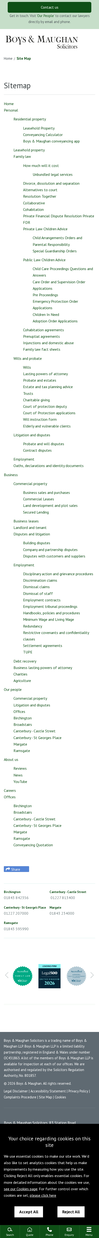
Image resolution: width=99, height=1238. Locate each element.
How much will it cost (41, 165)
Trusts (28, 393)
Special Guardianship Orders (55, 251)
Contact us (49, 7)
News (18, 775)
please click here (43, 1195)
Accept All (28, 1211)
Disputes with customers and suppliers (54, 556)
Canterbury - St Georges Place (37, 737)
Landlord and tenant (30, 527)
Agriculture (22, 680)
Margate (20, 744)
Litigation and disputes (31, 434)
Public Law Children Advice (44, 259)
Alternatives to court (40, 189)
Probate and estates (39, 380)
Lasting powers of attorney (45, 373)
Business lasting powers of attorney (42, 667)
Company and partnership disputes (50, 549)
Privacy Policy (78, 1091)
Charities (20, 674)
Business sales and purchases (46, 492)
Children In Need (46, 314)
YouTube (20, 781)
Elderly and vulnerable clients (47, 426)
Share (15, 869)
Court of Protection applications (49, 412)
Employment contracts (42, 600)
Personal (11, 110)
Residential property (29, 119)
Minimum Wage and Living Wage (48, 619)
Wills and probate (27, 358)
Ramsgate (21, 750)
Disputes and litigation (31, 534)
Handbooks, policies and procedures (51, 612)
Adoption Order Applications (55, 321)
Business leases (26, 521)
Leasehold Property (39, 128)
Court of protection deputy (45, 406)
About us (11, 759)
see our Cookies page (20, 1188)
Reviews (20, 768)
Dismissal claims (36, 586)
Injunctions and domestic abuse (48, 342)
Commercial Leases (38, 499)
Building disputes (36, 542)
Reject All (71, 1211)
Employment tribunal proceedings (50, 606)
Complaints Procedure (20, 1097)
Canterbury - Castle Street (34, 731)
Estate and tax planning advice (48, 386)
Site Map (24, 58)
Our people (13, 689)
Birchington (22, 718)
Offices (19, 711)
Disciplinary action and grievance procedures (58, 573)
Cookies (60, 1097)
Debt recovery (24, 661)
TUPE (27, 652)
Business (11, 474)
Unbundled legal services (53, 174)
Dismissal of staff (38, 593)
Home (8, 58)
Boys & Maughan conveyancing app (51, 141)
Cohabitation (33, 209)
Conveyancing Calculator (43, 134)
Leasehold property (29, 150)
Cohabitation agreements (43, 329)
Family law (22, 156)
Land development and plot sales (50, 505)
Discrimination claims (40, 580)
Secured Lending (36, 512)
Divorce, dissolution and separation (51, 183)
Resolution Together (39, 196)
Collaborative (34, 203)
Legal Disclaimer (16, 1091)
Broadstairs (22, 724)
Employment (23, 459)
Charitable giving (36, 399)
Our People (45, 15)
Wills (27, 367)
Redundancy (32, 626)
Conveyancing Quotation (33, 844)
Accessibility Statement (48, 1091)
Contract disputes (37, 450)
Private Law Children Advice (45, 228)
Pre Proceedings (45, 294)
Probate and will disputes (43, 443)
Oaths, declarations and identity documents (48, 465)
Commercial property (30, 483)
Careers (10, 790)
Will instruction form (40, 419)
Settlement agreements (42, 645)
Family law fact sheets (41, 349)
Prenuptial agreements (41, 336)
